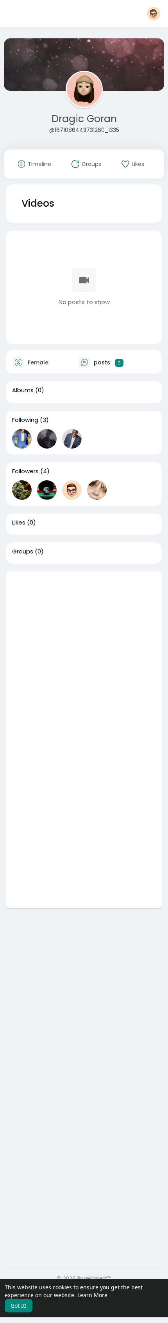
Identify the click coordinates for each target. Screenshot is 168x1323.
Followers (25, 471)
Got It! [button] (19, 1305)
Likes (18, 522)
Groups (22, 551)
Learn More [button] (92, 1295)
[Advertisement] (84, 655)
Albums (23, 390)
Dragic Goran (84, 119)
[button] (153, 13)
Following (25, 420)
